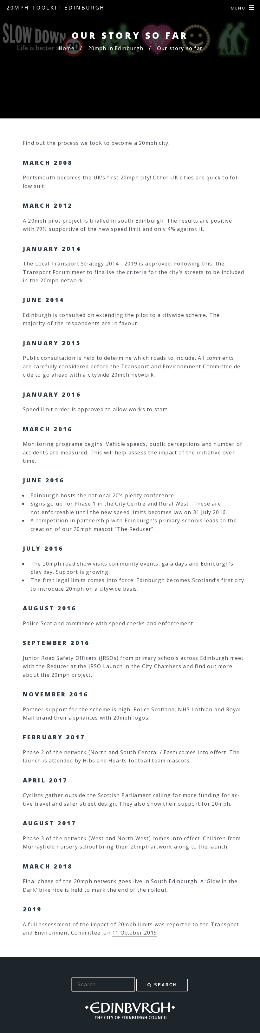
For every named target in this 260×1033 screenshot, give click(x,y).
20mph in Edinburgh (116, 48)
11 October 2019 (134, 932)
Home (67, 48)
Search (165, 985)
